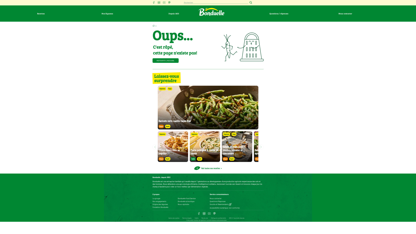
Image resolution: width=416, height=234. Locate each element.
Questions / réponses (278, 13)
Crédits (196, 218)
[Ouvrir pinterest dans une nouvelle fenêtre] (169, 3)
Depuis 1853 (174, 13)
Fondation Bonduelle (160, 207)
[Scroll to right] (261, 147)
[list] (208, 147)
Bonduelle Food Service (187, 198)
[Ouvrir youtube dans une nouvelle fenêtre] (164, 3)
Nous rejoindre (183, 204)
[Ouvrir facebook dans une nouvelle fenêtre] (154, 3)
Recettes (41, 13)
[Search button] (250, 2)
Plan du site (205, 218)
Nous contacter (345, 13)
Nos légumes (107, 13)
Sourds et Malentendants (219, 204)
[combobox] (216, 3)
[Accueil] (154, 26)
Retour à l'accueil (165, 61)
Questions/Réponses (218, 201)
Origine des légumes (160, 204)
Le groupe (156, 198)
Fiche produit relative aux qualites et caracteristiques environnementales (206, 220)
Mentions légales (187, 218)
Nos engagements (159, 201)
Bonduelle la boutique (186, 201)
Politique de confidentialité (218, 218)
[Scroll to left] (155, 147)
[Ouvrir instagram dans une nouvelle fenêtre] (159, 3)
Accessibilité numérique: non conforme (225, 208)
